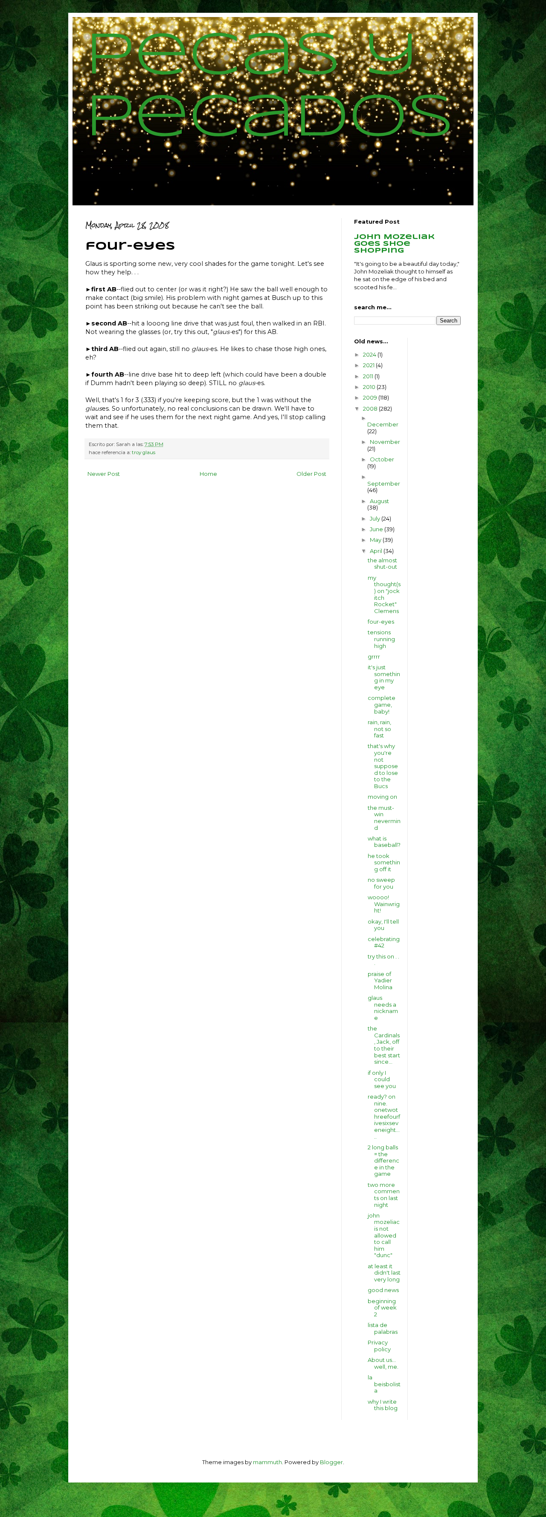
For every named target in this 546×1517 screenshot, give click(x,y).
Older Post (311, 473)
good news (383, 1290)
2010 (370, 386)
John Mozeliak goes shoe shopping (394, 244)
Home (208, 473)
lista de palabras (383, 1328)
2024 (370, 354)
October (382, 459)
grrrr (374, 656)
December (382, 424)
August (379, 501)
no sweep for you (381, 883)
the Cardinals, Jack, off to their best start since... (384, 1045)
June (377, 529)
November (385, 441)
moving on (382, 796)
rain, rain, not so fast (379, 729)
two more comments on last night (384, 1194)
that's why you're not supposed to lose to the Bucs (383, 766)
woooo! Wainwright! (384, 904)
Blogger (331, 1462)
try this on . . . (383, 960)
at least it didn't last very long (384, 1273)
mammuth (267, 1462)
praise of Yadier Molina (380, 980)
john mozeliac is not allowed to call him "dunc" (384, 1235)
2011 (369, 376)
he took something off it (384, 862)
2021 (369, 365)
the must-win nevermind (384, 817)
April (376, 550)
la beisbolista (384, 1384)
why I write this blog (383, 1405)
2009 (370, 397)
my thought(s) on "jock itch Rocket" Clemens (384, 594)
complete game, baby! (381, 704)
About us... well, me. (383, 1363)
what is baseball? (384, 842)
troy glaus (143, 452)
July (375, 518)
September (383, 483)
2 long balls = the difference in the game (383, 1160)
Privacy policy (379, 1346)
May (376, 539)
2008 (371, 408)
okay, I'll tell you (383, 925)
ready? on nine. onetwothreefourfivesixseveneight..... (384, 1116)
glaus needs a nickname (383, 1007)
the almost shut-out (382, 563)
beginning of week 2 (382, 1308)
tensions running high (381, 639)
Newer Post (103, 473)
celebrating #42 (384, 942)
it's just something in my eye (384, 677)
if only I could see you (382, 1079)
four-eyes (381, 621)
